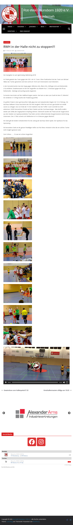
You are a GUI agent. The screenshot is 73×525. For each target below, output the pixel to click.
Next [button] (69, 413)
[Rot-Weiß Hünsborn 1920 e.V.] (36, 6)
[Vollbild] (67, 382)
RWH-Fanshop (25, 31)
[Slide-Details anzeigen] (36, 413)
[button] (13, 26)
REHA (42, 26)
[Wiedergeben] (6, 382)
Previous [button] (3, 413)
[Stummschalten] (64, 382)
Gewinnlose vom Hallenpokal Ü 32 (16, 390)
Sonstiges (11, 31)
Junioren (32, 26)
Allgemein (7, 42)
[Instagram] (41, 442)
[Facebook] (32, 442)
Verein (10, 26)
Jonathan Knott (20, 50)
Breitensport (54, 26)
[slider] (35, 382)
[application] (36, 365)
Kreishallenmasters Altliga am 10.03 (56, 390)
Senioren (20, 26)
